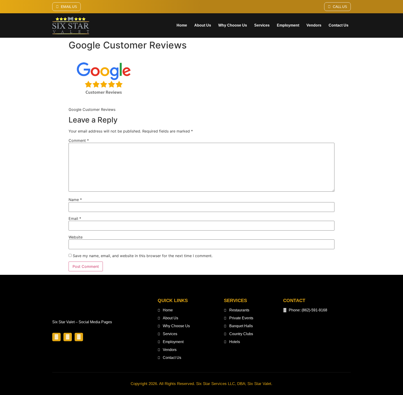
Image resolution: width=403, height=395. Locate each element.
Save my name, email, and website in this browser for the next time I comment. (142, 256)
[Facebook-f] (56, 337)
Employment (288, 25)
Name (75, 199)
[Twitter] (67, 337)
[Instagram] (79, 337)
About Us (202, 25)
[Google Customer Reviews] (104, 100)
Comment (79, 140)
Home (182, 25)
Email (75, 218)
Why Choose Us (232, 25)
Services (262, 25)
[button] (66, 6)
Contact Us (338, 25)
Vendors (313, 25)
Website (76, 237)
